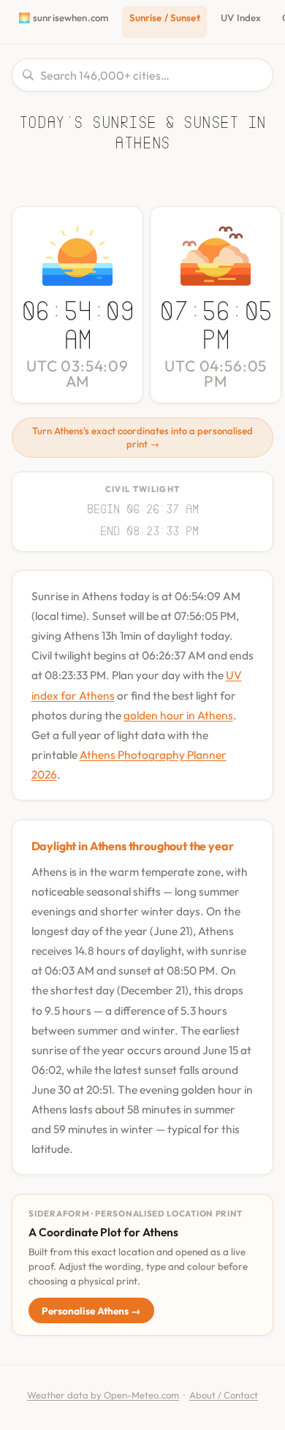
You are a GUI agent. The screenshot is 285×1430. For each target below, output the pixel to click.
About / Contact (223, 1395)
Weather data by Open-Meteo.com (103, 1395)
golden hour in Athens (178, 715)
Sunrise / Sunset (164, 17)
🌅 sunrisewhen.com (63, 17)
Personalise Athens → (91, 1310)
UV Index (241, 17)
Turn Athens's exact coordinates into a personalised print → (142, 437)
